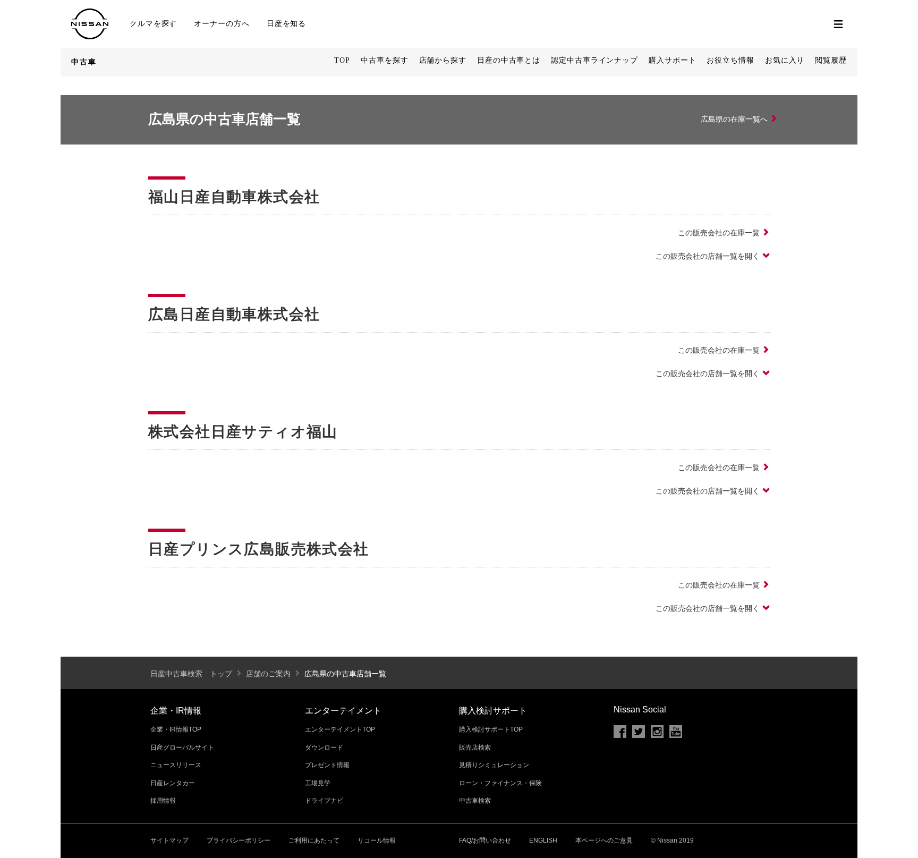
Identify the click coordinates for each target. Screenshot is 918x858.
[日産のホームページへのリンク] (89, 13)
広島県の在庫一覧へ (734, 119)
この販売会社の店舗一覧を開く (708, 256)
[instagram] (657, 731)
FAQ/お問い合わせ (485, 840)
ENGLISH (543, 840)
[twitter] (638, 731)
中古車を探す (384, 60)
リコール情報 (377, 840)
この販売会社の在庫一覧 (719, 232)
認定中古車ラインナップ (594, 60)
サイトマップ (169, 840)
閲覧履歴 (831, 60)
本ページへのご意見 (604, 840)
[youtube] (675, 731)
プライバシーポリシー (238, 840)
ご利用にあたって (313, 840)
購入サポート (672, 60)
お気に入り (785, 60)
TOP (342, 60)
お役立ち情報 (730, 60)
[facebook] (620, 731)
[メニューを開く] (838, 24)
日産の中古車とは (508, 60)
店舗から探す (442, 60)
